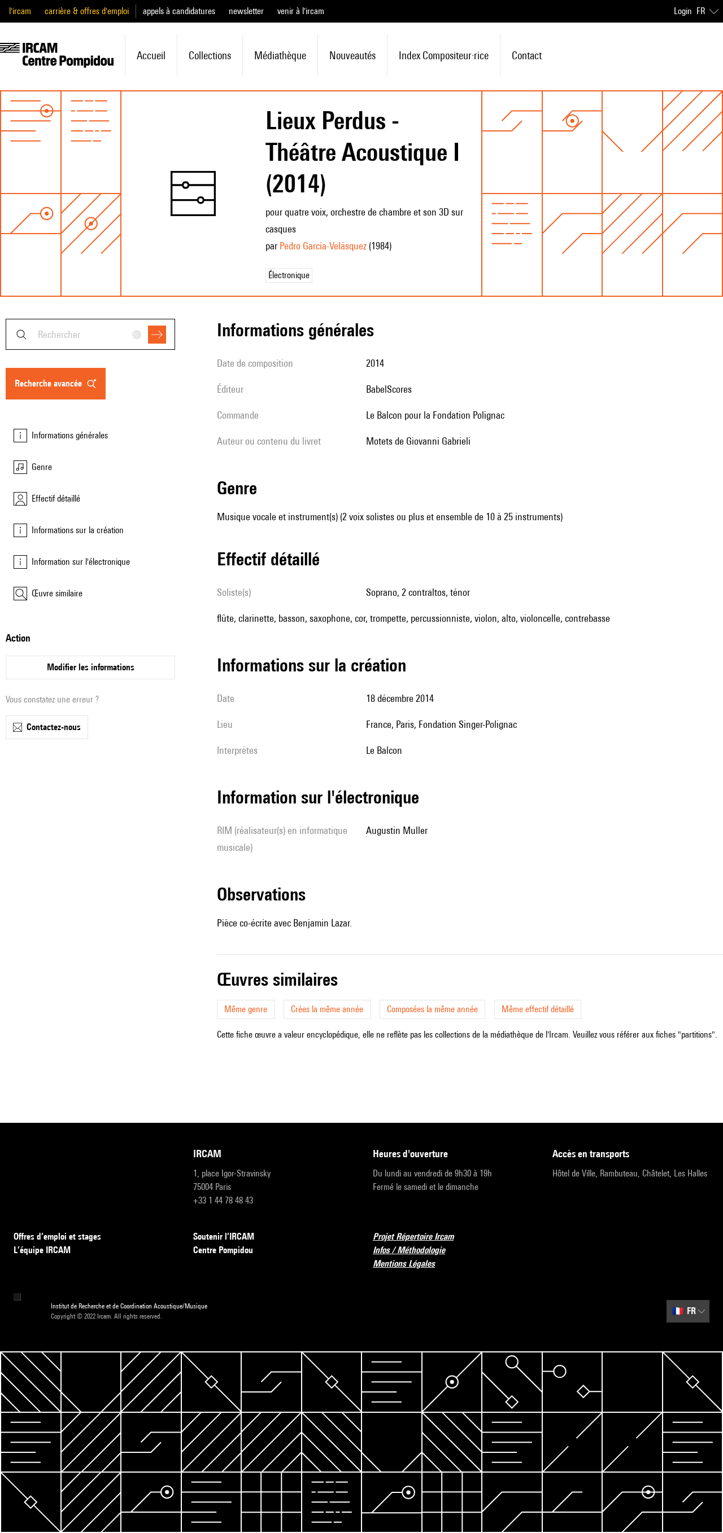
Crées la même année (327, 1009)
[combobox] (90, 334)
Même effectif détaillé (538, 1009)
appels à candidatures (179, 11)
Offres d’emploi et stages (57, 1236)
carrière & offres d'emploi (87, 11)
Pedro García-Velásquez (323, 246)
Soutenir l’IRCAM (223, 1236)
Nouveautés (352, 55)
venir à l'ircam (300, 11)
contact (527, 55)
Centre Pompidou (223, 1250)
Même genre (245, 1009)
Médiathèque (280, 55)
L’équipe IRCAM (42, 1250)
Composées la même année (432, 1009)
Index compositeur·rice (444, 55)
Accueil (151, 55)
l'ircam (20, 11)
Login (683, 11)
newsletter (246, 11)
